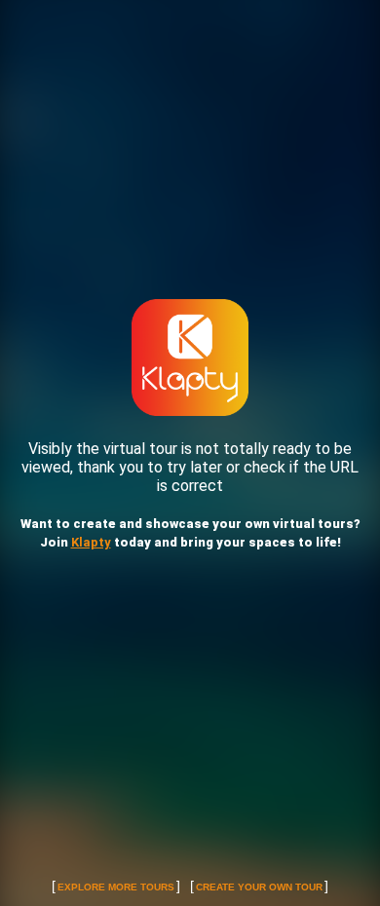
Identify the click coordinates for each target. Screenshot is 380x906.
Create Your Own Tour (259, 887)
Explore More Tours (115, 887)
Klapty (91, 542)
